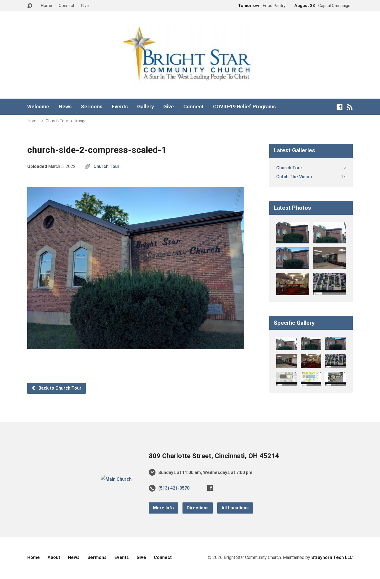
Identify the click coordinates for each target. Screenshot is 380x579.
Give (85, 5)
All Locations (235, 507)
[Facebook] (339, 107)
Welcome (38, 106)
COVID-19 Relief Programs (244, 106)
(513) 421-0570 (173, 488)
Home (46, 5)
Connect (66, 5)
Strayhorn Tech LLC (332, 557)
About (54, 557)
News (65, 106)
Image (81, 120)
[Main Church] (116, 479)
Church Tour (57, 120)
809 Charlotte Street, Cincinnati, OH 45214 (214, 456)
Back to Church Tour (59, 388)
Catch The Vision (294, 176)
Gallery (145, 106)
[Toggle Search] (29, 6)
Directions (198, 507)
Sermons (91, 106)
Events (120, 106)
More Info (163, 507)
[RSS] (350, 107)
